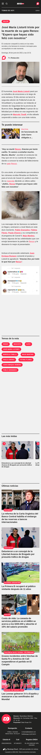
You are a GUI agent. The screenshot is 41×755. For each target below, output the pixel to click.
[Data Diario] (35, 3)
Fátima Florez (26, 359)
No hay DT (17, 733)
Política (10, 732)
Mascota (17, 344)
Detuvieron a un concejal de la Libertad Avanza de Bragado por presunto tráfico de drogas (18, 554)
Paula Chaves (14, 233)
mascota (10, 181)
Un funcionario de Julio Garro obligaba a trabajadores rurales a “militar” (29, 137)
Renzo (18, 149)
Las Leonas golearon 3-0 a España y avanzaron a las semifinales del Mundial (20, 696)
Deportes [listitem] (35, 10)
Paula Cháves (8, 359)
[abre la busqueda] (7, 3)
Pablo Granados (22, 230)
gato (9, 164)
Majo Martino (28, 236)
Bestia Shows (9, 733)
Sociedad (15, 732)
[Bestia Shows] (20, 4)
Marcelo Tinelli (19, 114)
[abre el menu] (3, 3)
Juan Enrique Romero (12, 365)
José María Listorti (21, 91)
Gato (28, 344)
